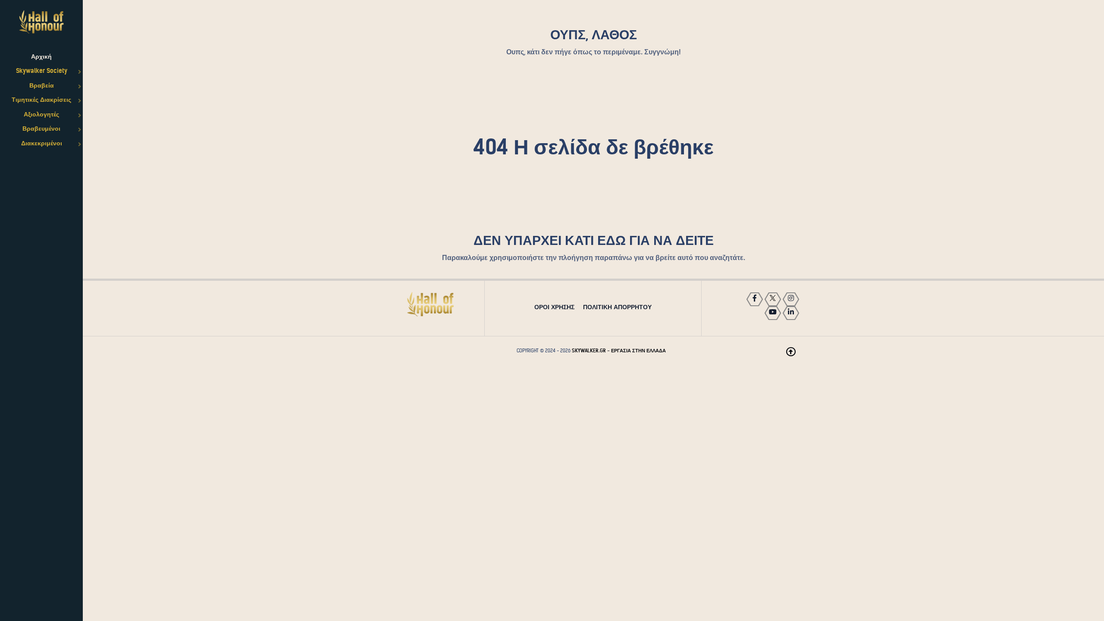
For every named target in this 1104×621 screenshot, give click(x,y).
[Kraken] (430, 304)
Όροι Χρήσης (554, 307)
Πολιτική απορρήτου (617, 307)
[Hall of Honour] (41, 22)
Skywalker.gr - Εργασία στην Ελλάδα (619, 351)
